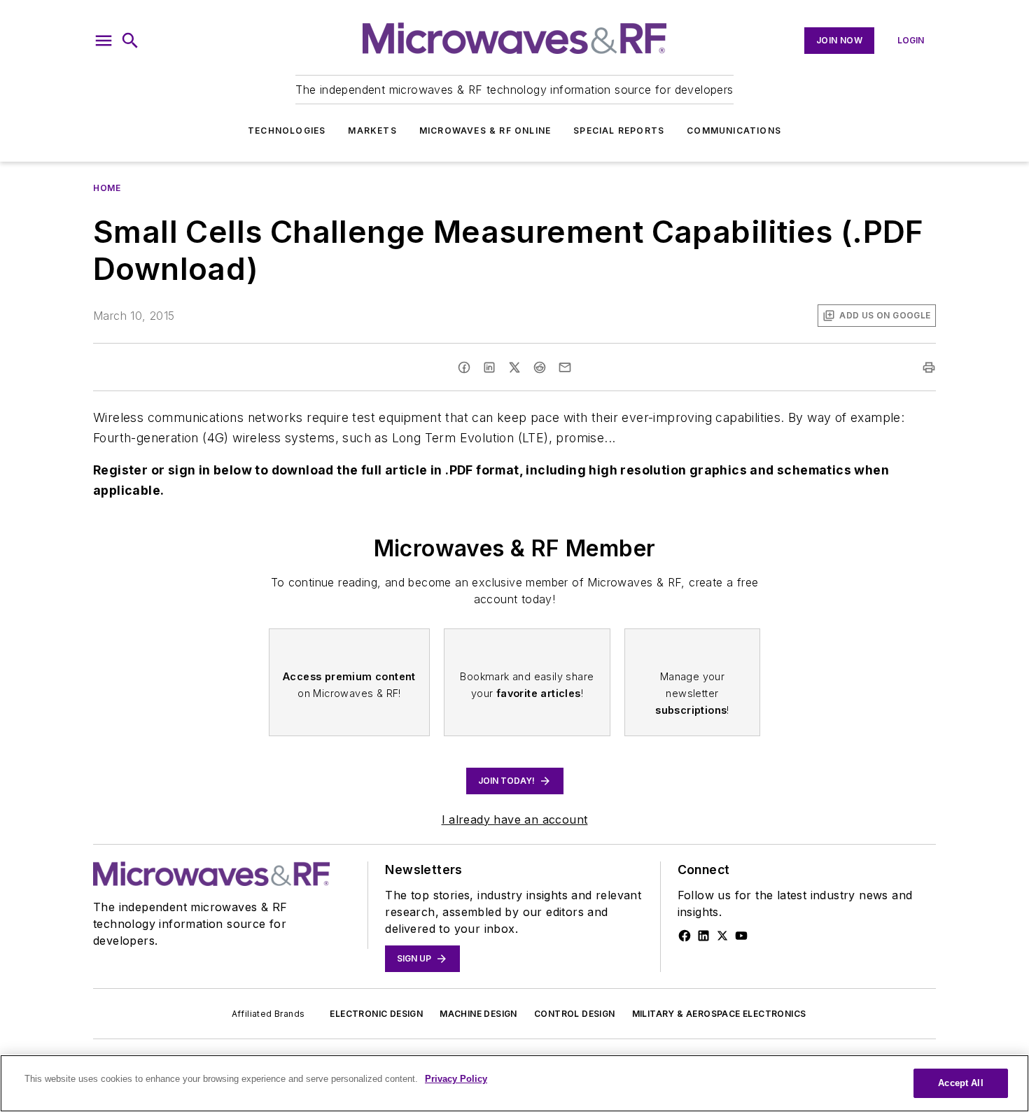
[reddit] (540, 367)
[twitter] (514, 367)
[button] (103, 40)
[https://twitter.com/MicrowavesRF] (722, 936)
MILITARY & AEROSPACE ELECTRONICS (719, 1013)
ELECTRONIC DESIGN (376, 1013)
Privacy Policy (456, 1079)
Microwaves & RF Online (485, 130)
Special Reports (618, 130)
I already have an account (515, 819)
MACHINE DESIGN (478, 1013)
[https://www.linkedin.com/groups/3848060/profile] (703, 936)
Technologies (287, 130)
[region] (514, 1083)
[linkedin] (489, 367)
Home (106, 188)
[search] (130, 40)
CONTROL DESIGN (574, 1013)
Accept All (960, 1083)
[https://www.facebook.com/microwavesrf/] (685, 936)
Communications (734, 130)
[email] (565, 367)
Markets (372, 130)
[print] (929, 367)
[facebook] (464, 367)
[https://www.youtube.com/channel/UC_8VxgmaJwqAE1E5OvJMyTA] (741, 936)
